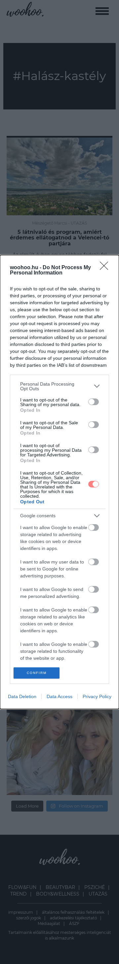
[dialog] (59, 482)
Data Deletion (22, 696)
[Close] (106, 268)
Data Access (59, 696)
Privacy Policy (97, 696)
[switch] (93, 401)
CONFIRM (37, 673)
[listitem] (59, 386)
